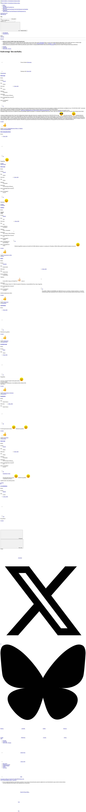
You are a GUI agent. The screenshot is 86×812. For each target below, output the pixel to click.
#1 (3, 106)
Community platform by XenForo (12, 779)
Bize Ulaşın (5, 763)
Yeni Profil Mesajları (18, 9)
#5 (42, 289)
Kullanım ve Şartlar (6, 764)
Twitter (54, 43)
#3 (3, 197)
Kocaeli (4, 81)
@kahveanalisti (36, 110)
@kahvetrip (23, 110)
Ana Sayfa (5, 767)
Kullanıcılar (5, 10)
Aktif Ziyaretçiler (6, 11)
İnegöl (4, 349)
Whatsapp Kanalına (40, 43)
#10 (3, 516)
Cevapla (2, 121)
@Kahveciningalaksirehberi (44, 110)
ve (8, 255)
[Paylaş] (22, 96)
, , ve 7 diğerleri (13, 128)
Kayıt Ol (2, 38)
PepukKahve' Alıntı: (6, 473)
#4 (15, 241)
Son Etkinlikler (25, 9)
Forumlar (4, 6)
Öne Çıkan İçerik (6, 9)
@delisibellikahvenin (29, 110)
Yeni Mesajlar (5, 7)
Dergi (4, 5)
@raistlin (59, 111)
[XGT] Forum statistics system (8, 780)
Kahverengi (29, 62)
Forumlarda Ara (11, 7)
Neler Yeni (5, 8)
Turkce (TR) (22, 761)
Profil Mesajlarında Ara (21, 11)
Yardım (4, 766)
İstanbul (4, 216)
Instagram (50, 43)
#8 (3, 423)
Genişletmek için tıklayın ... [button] (8, 478)
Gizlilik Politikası (6, 765)
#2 (3, 156)
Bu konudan (42, 42)
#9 (3, 471)
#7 (3, 374)
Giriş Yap (2, 36)
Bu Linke (52, 44)
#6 (3, 329)
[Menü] (0, 2)
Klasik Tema (22, 752)
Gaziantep (5, 264)
